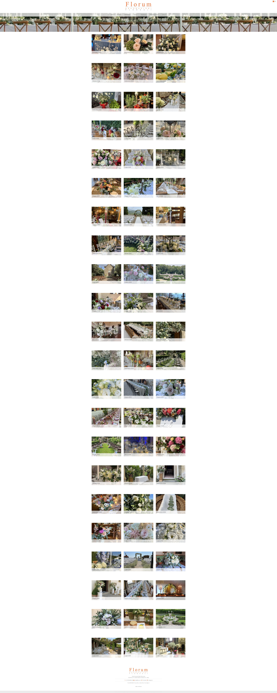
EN (275, 1)
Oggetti (135, 14)
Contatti (164, 14)
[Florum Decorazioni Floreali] (138, 6)
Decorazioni (143, 14)
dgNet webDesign (138, 686)
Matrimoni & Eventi (154, 14)
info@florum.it (138, 680)
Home (112, 14)
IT (273, 1)
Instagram (150, 680)
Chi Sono (119, 14)
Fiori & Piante (127, 14)
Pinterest (144, 680)
